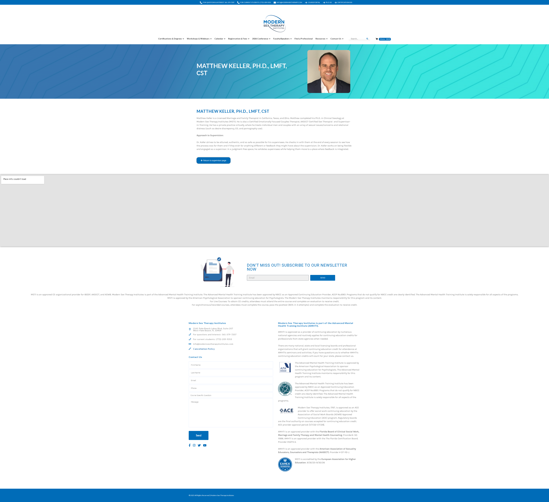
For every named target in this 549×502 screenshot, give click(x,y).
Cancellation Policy (204, 348)
